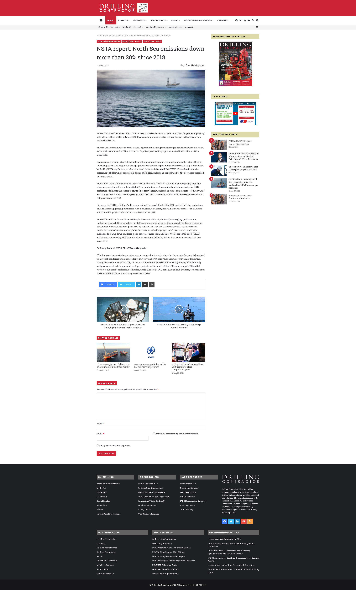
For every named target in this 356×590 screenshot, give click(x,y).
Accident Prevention (106, 539)
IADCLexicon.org (188, 492)
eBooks (100, 556)
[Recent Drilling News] (235, 85)
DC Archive (222, 20)
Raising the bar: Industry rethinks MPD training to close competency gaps (187, 367)
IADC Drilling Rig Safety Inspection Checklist (173, 560)
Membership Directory (155, 27)
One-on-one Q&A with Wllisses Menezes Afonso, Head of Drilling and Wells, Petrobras (244, 156)
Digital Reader (158, 20)
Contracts (101, 543)
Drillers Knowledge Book (164, 539)
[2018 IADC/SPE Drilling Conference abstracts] (219, 145)
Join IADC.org (186, 509)
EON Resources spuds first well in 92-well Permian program (150, 365)
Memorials (102, 505)
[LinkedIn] (138, 284)
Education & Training (107, 560)
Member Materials (105, 565)
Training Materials (105, 573)
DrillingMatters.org (189, 488)
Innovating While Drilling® (151, 501)
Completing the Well (148, 483)
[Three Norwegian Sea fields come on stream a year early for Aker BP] (113, 352)
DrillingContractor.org (161, 585)
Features (123, 20)
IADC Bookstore (187, 496)
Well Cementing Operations (165, 573)
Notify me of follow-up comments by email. (176, 433)
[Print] (151, 284)
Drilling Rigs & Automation (150, 488)
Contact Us (190, 27)
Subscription (103, 569)
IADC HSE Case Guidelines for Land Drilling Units (231, 565)
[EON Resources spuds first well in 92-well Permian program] (151, 352)
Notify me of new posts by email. (115, 445)
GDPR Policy (201, 585)
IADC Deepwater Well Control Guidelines (171, 547)
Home (101, 35)
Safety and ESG (135, 41)
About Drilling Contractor (109, 27)
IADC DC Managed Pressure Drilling (224, 539)
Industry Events (175, 27)
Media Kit (127, 27)
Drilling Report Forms (107, 547)
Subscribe (138, 27)
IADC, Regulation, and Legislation (154, 496)
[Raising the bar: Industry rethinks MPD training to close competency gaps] (188, 352)
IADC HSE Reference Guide (164, 565)
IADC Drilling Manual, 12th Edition (168, 552)
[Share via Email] (145, 284)
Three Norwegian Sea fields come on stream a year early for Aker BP (113, 365)
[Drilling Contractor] (122, 8)
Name (100, 423)
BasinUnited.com (188, 483)
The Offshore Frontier (152, 41)
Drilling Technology (106, 552)
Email (100, 433)
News (110, 20)
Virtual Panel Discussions (198, 20)
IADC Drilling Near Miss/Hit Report (168, 556)
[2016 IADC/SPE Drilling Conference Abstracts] (219, 199)
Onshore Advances (147, 505)
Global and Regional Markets (108, 41)
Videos (174, 20)
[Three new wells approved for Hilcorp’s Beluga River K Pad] (219, 170)
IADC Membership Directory (193, 501)
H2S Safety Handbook (162, 543)
